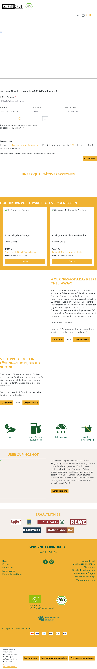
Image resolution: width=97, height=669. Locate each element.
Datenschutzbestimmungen (25, 145)
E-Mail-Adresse (8, 97)
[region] (48, 236)
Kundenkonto (8, 571)
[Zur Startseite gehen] (13, 6)
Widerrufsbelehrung (85, 577)
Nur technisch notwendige (54, 658)
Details (25, 261)
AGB (72, 145)
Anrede (3, 107)
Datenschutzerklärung (12, 574)
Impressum (7, 568)
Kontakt (5, 564)
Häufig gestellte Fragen (84, 573)
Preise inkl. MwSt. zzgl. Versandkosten (20, 252)
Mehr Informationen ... (10, 665)
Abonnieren (89, 158)
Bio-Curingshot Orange (17, 235)
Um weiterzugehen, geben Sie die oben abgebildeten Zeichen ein (18, 126)
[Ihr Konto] (77, 15)
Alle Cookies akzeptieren (82, 658)
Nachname (70, 107)
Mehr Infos (57, 340)
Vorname (37, 107)
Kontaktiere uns (59, 491)
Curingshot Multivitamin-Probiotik (70, 235)
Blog (4, 561)
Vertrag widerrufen (85, 580)
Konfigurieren (30, 658)
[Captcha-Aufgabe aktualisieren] (45, 118)
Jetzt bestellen (82, 340)
